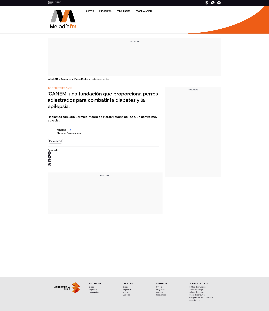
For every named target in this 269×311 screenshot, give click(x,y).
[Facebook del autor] (70, 130)
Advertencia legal (196, 290)
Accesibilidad (194, 300)
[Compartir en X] (49, 157)
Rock (50, 4)
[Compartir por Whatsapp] (49, 165)
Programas (105, 11)
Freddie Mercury (54, 2)
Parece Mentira (81, 79)
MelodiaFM (53, 79)
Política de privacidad (198, 287)
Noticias (126, 292)
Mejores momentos (100, 79)
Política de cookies (196, 292)
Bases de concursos (197, 295)
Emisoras (126, 295)
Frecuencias (123, 11)
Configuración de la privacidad (201, 298)
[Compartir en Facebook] (49, 154)
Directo (89, 11)
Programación (144, 11)
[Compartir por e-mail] (49, 161)
